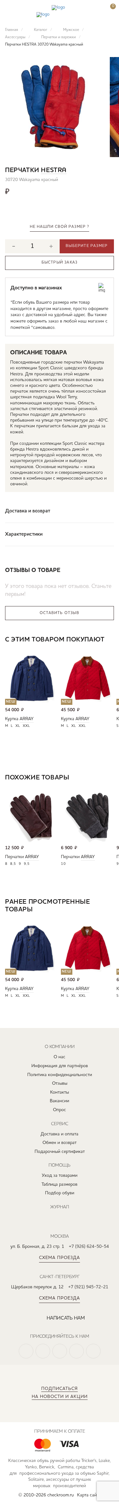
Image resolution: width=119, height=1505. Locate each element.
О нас (59, 1057)
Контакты (59, 1092)
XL (18, 726)
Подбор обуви (59, 1193)
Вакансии (59, 1101)
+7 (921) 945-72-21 (88, 1287)
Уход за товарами (59, 1175)
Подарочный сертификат (60, 1151)
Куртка (11, 719)
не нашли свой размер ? (59, 227)
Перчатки (14, 857)
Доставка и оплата (59, 1134)
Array (27, 719)
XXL (26, 726)
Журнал (59, 1206)
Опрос (59, 1110)
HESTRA (54, 170)
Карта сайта (89, 1495)
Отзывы (59, 1083)
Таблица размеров (59, 1184)
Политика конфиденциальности (59, 1075)
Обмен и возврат (59, 1142)
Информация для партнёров (59, 1066)
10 (63, 864)
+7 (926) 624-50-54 (89, 1246)
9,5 (27, 864)
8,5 (13, 864)
